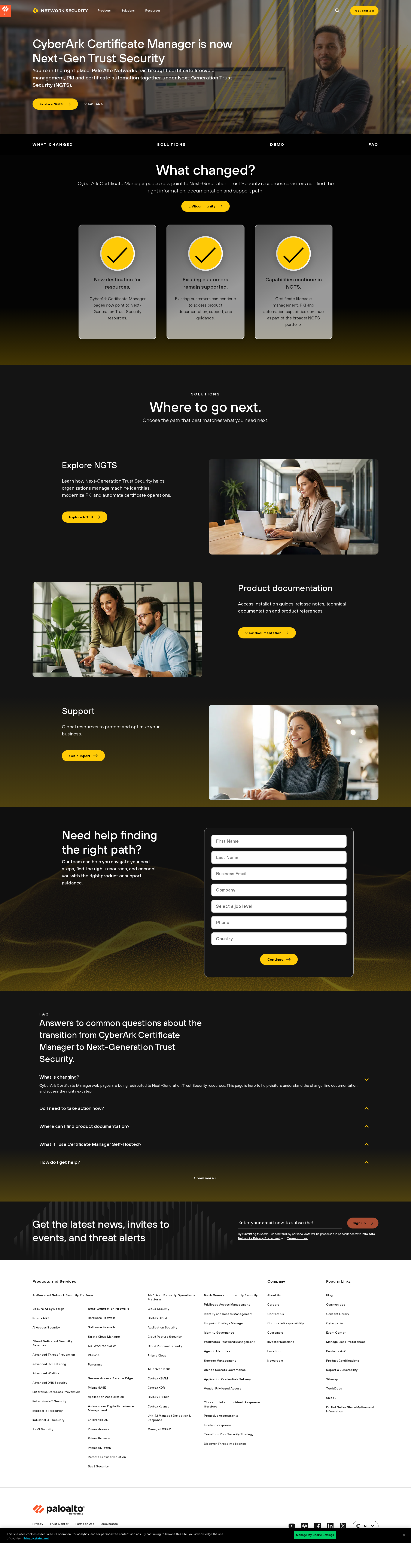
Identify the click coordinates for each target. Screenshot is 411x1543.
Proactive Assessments (221, 1415)
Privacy (38, 1523)
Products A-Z (336, 1351)
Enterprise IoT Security (49, 1401)
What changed (53, 144)
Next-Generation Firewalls (108, 1308)
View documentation (263, 633)
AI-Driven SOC (159, 1369)
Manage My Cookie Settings (315, 1535)
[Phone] (279, 922)
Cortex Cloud (157, 1318)
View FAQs (93, 104)
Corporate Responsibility (285, 1323)
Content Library (337, 1314)
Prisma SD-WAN (99, 1447)
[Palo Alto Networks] (60, 10)
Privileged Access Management (227, 1304)
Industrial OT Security (48, 1420)
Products (104, 10)
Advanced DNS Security (50, 1382)
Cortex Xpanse (159, 1406)
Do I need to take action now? (71, 1108)
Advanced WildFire (46, 1373)
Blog (329, 1295)
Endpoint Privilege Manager (224, 1323)
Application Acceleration (106, 1396)
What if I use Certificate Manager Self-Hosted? (90, 1144)
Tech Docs (334, 1388)
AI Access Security (46, 1327)
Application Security (162, 1327)
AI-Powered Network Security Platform (63, 1295)
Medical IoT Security (48, 1410)
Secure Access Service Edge (110, 1378)
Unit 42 (331, 1398)
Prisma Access (98, 1429)
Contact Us (275, 1314)
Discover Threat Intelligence (225, 1443)
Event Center (336, 1332)
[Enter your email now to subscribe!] (290, 1225)
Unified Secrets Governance (225, 1370)
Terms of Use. (297, 1238)
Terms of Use (84, 1523)
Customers (275, 1332)
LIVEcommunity (202, 206)
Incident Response (217, 1425)
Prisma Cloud (157, 1355)
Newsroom (275, 1360)
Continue (275, 959)
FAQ (373, 144)
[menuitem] (62, 10)
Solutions (128, 10)
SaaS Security (43, 1429)
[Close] (404, 1535)
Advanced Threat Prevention (54, 1354)
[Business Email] (279, 873)
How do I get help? (59, 1162)
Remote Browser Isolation (107, 1457)
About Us (274, 1295)
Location (273, 1351)
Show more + (205, 1178)
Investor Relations (280, 1341)
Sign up (359, 1223)
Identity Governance (219, 1332)
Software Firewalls (102, 1327)
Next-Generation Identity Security (231, 1295)
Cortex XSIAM (158, 1378)
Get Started (364, 10)
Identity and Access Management (228, 1314)
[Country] (279, 938)
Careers (273, 1304)
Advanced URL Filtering (49, 1364)
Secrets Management (220, 1360)
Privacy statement (36, 1538)
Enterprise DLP (99, 1419)
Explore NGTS (52, 104)
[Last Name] (279, 857)
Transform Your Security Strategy (228, 1434)
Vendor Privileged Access (222, 1388)
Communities (335, 1304)
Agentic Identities (217, 1351)
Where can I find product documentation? (84, 1126)
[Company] (279, 890)
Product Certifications (342, 1360)
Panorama (95, 1364)
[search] (337, 11)
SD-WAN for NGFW (102, 1346)
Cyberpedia (334, 1323)
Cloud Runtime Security (165, 1346)
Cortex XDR (156, 1387)
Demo (277, 144)
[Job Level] (279, 906)
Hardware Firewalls (102, 1317)
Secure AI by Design (48, 1308)
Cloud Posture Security (165, 1336)
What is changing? (59, 1077)
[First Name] (279, 841)
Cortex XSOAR (158, 1397)
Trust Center (58, 1523)
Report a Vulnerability (342, 1370)
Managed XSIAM (159, 1429)
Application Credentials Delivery (227, 1379)
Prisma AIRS (41, 1318)
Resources (153, 10)
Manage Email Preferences (346, 1341)
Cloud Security (158, 1308)
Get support (80, 756)
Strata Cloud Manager (104, 1336)
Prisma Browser (99, 1438)
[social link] (292, 1526)
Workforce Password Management (229, 1341)
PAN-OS (94, 1355)
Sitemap (332, 1379)
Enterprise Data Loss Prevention (56, 1392)
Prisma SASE (97, 1387)
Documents (109, 1523)
